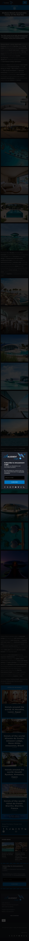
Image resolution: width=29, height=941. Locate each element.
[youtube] (15, 487)
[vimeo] (18, 487)
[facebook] (5, 487)
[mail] (21, 487)
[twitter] (7, 487)
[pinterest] (13, 487)
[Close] (24, 454)
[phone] (23, 487)
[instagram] (10, 487)
